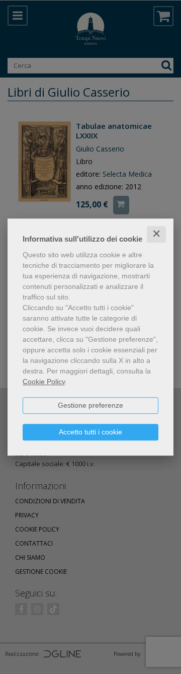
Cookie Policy (44, 382)
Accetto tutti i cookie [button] (90, 432)
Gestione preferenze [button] (90, 405)
